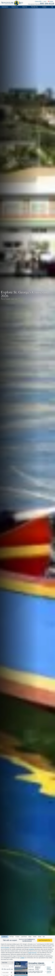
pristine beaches (32, 952)
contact (22, 957)
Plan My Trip (34, 7)
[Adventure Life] (12, 2)
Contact (44, 7)
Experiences (15, 7)
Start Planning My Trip (44, 940)
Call (27, 941)
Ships (29, 936)
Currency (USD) (38, 1)
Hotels (34, 936)
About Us (24, 7)
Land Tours (24, 936)
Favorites (51, 1)
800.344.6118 (47, 3)
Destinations (5, 7)
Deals (39, 936)
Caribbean (4, 936)
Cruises (17, 936)
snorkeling (31, 949)
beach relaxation (5, 947)
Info (44, 936)
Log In (45, 1)
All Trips (12, 936)
